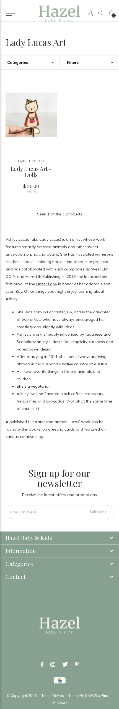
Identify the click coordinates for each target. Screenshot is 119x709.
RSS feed (59, 703)
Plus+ (105, 695)
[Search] (101, 13)
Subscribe (98, 511)
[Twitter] (65, 664)
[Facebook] (42, 664)
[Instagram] (52, 664)
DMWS (91, 695)
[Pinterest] (77, 664)
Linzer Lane (46, 283)
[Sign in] (90, 13)
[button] (10, 13)
